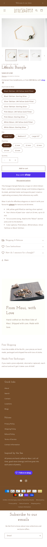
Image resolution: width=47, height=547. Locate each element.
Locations (8, 404)
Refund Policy (10, 434)
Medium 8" (22, 136)
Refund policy (40, 500)
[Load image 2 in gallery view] (23, 55)
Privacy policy (13, 503)
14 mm (6, 150)
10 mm (6, 145)
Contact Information (12, 445)
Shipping (4, 76)
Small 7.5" (8, 136)
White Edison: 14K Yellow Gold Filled (18, 122)
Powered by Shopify (28, 500)
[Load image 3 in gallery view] (35, 55)
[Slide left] (2, 55)
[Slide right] (44, 55)
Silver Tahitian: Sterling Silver (15, 107)
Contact (7, 399)
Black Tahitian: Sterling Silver (15, 96)
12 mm (28, 145)
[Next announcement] (42, 3)
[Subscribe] (39, 535)
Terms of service (24, 503)
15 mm (17, 150)
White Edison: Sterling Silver (15, 127)
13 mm (39, 145)
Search (7, 393)
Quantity (4, 156)
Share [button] (6, 260)
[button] (4, 10)
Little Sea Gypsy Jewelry (14, 500)
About (7, 388)
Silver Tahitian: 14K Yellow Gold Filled (19, 101)
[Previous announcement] (4, 3)
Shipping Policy (10, 429)
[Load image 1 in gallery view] (11, 55)
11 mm (17, 145)
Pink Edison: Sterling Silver (14, 117)
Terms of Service (11, 439)
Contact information (24, 507)
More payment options (24, 180)
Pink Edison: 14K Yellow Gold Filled (18, 112)
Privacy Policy (9, 424)
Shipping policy (35, 503)
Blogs (7, 409)
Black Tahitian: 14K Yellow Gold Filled (18, 91)
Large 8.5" (36, 136)
